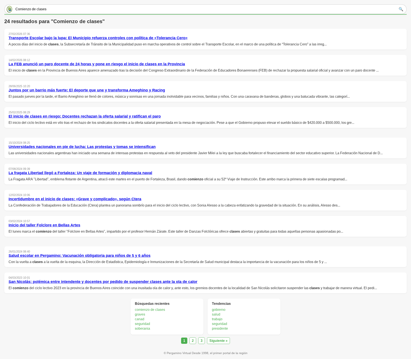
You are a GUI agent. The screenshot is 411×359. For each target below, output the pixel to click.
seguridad (142, 324)
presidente (220, 328)
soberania (142, 328)
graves (140, 314)
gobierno (218, 309)
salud (216, 314)
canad (139, 319)
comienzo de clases (150, 309)
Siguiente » (218, 341)
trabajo (217, 319)
